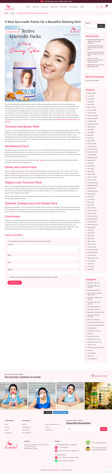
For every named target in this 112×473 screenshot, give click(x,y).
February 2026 (92, 110)
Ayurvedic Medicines (94, 307)
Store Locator (25, 430)
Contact (47, 427)
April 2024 (91, 171)
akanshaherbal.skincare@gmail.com (69, 450)
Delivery (24, 424)
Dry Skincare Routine (94, 331)
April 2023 (91, 205)
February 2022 (92, 244)
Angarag (42, 160)
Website (9, 269)
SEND (103, 429)
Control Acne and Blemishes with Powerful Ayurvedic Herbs (95, 60)
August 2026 (91, 93)
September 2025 (93, 124)
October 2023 (92, 188)
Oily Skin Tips (92, 345)
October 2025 (92, 121)
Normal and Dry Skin (94, 339)
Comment (10, 244)
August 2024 (91, 160)
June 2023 (91, 199)
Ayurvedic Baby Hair (94, 290)
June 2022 (91, 233)
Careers (7, 430)
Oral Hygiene (92, 353)
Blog (81, 7)
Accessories (73, 7)
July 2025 (91, 129)
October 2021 (92, 255)
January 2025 (92, 146)
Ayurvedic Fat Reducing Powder (95, 298)
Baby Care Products (94, 319)
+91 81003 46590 (73, 457)
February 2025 (92, 143)
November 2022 (92, 219)
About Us (7, 427)
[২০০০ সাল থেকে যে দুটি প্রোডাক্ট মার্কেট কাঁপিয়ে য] (13, 396)
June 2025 (91, 132)
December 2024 (93, 149)
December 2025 (93, 115)
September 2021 (93, 258)
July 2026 (91, 96)
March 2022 (91, 241)
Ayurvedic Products (94, 309)
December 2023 (93, 182)
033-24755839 (62, 457)
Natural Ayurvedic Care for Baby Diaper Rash (96, 65)
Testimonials (8, 432)
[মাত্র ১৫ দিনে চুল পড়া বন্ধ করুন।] (70, 396)
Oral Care (63, 7)
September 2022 (93, 224)
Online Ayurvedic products (96, 347)
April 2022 (91, 238)
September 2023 (93, 191)
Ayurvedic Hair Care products (94, 303)
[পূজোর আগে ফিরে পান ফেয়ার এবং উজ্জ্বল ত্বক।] (42, 396)
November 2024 (93, 152)
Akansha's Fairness (94, 283)
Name (9, 255)
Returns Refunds (26, 432)
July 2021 (90, 263)
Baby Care (54, 7)
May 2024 (91, 169)
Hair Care (35, 7)
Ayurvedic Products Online (96, 312)
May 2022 (91, 236)
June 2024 (91, 166)
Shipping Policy (26, 427)
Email (9, 262)
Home (28, 7)
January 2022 (92, 247)
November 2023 (92, 185)
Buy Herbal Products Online (96, 325)
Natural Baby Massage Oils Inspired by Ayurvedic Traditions (96, 41)
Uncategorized (92, 359)
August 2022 (91, 227)
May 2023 (91, 202)
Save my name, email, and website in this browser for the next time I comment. (34, 277)
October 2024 (92, 155)
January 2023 (92, 213)
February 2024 (92, 177)
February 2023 (92, 210)
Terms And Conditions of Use (52, 424)
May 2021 (90, 269)
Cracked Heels (92, 328)
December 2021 (92, 250)
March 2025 (91, 141)
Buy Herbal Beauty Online (95, 322)
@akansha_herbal (101, 376)
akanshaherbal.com (55, 470)
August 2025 (91, 127)
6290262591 (62, 460)
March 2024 (91, 174)
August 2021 (91, 261)
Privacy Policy (48, 430)
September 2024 (93, 157)
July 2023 (91, 196)
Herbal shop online (93, 336)
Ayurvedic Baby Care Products (94, 286)
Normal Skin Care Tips (94, 342)
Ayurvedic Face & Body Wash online (95, 294)
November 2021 (92, 252)
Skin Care (45, 7)
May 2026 (91, 101)
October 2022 (92, 222)
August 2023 (91, 194)
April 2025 (91, 138)
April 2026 (91, 104)
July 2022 (91, 230)
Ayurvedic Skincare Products (94, 316)
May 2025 (91, 135)
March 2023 (91, 208)
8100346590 (71, 460)
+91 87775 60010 (63, 447)
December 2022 (93, 216)
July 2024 (91, 163)
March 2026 (91, 107)
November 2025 (92, 118)
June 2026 (91, 99)
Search (88, 23)
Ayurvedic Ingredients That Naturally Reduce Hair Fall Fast (96, 53)
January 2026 (92, 113)
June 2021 (91, 266)
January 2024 (92, 180)
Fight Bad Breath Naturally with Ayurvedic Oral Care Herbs (96, 47)
